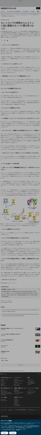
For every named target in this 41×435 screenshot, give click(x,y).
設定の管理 (18, 429)
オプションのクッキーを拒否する (13, 433)
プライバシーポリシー (22, 427)
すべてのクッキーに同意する (4, 433)
